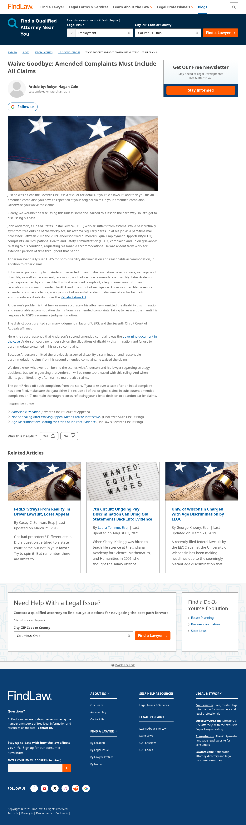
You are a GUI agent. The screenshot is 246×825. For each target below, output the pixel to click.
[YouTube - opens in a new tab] (44, 788)
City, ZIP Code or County (153, 25)
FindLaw (12, 52)
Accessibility (98, 712)
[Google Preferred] (86, 788)
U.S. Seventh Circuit (69, 52)
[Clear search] (129, 32)
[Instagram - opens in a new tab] (65, 788)
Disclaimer (43, 813)
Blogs (25, 52)
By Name (96, 764)
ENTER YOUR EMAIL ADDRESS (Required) (34, 760)
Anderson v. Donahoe (26, 412)
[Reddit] (75, 788)
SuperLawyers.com (208, 720)
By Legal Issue (99, 750)
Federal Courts (43, 52)
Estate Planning (202, 618)
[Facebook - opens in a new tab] (34, 788)
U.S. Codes (146, 750)
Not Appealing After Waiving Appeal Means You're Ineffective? (56, 417)
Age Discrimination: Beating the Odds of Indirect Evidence (54, 422)
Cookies (60, 813)
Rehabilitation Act (73, 297)
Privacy (25, 813)
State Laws (199, 631)
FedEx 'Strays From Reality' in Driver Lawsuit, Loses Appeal (42, 511)
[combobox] (100, 32)
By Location (97, 743)
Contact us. (45, 728)
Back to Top (125, 665)
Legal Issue (75, 25)
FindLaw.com (204, 705)
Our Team (96, 705)
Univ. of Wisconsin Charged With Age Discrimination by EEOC (198, 514)
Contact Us (97, 719)
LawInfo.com (204, 752)
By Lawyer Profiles (101, 757)
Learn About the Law (152, 728)
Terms (12, 813)
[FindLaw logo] (22, 6)
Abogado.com (205, 736)
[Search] (234, 7)
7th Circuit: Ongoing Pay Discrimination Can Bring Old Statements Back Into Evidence (122, 514)
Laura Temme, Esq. (113, 527)
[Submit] (66, 768)
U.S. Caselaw (147, 743)
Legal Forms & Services (154, 705)
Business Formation (205, 624)
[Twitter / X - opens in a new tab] (55, 788)
